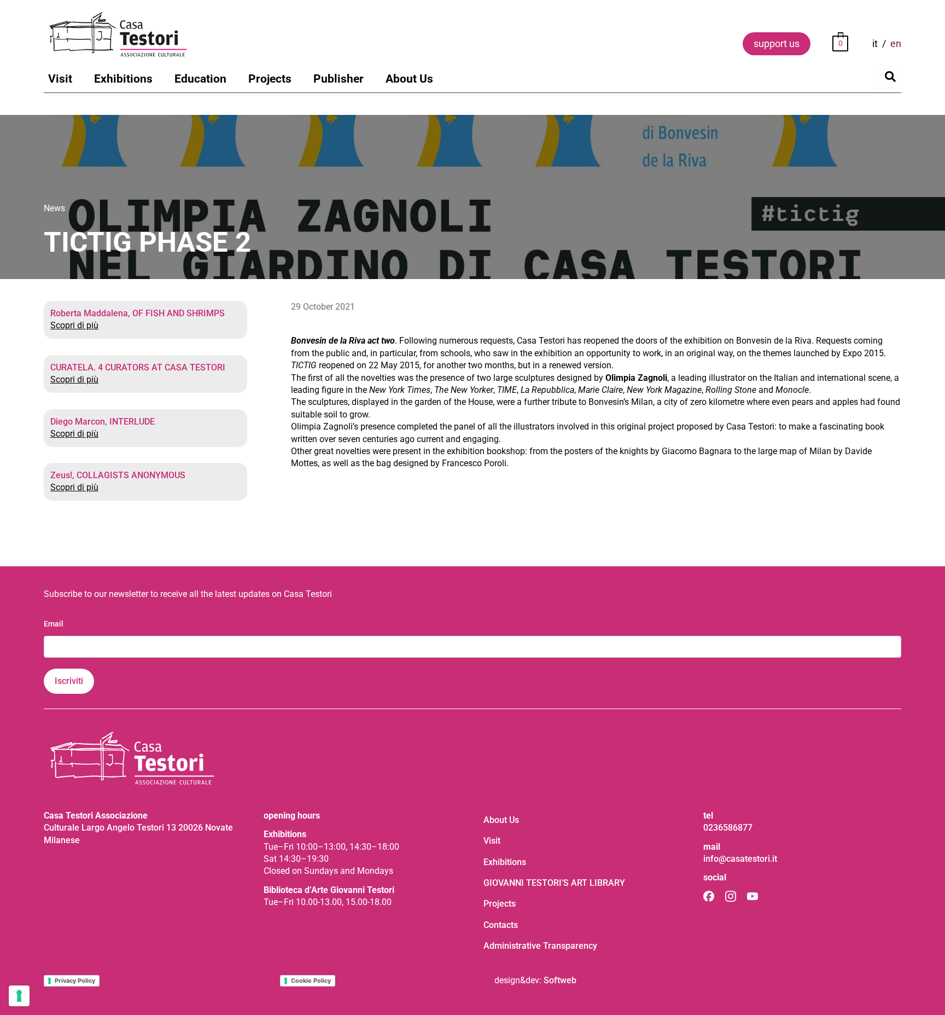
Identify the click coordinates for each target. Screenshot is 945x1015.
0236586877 (727, 827)
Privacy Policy (75, 980)
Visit (60, 78)
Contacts (500, 925)
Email (53, 623)
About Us (409, 78)
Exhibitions (123, 78)
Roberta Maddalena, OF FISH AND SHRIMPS (137, 313)
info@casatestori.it (740, 859)
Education (200, 78)
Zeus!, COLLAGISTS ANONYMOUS (117, 475)
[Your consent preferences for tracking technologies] (19, 995)
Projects (269, 78)
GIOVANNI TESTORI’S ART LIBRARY (554, 883)
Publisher (338, 78)
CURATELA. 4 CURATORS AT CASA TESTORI (137, 367)
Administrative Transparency (540, 946)
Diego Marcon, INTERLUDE (102, 421)
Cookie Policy (311, 980)
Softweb (560, 980)
